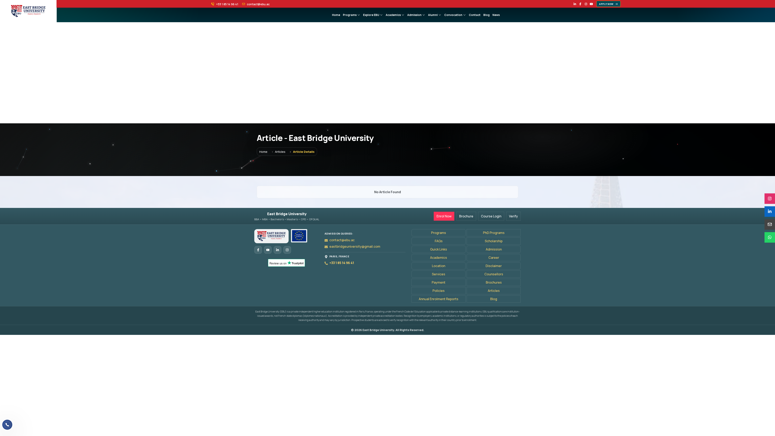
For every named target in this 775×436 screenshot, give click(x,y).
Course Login (491, 216)
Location (438, 266)
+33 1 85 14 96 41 (341, 263)
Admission (414, 15)
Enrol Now (444, 216)
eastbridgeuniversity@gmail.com (354, 246)
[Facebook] (580, 4)
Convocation (453, 15)
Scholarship (494, 241)
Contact (475, 15)
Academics (393, 15)
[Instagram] (586, 4)
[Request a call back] (7, 425)
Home (336, 15)
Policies (439, 290)
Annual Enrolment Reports (438, 299)
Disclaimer (494, 266)
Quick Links (438, 249)
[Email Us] (770, 224)
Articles (280, 152)
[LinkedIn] (575, 4)
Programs (350, 15)
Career (493, 257)
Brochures (494, 282)
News (496, 15)
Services (438, 274)
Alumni (433, 15)
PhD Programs (494, 233)
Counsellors (493, 274)
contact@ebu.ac (342, 240)
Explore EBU (371, 15)
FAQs (439, 241)
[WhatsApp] (770, 237)
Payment (438, 282)
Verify (513, 216)
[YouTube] (591, 4)
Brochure (466, 216)
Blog (486, 15)
